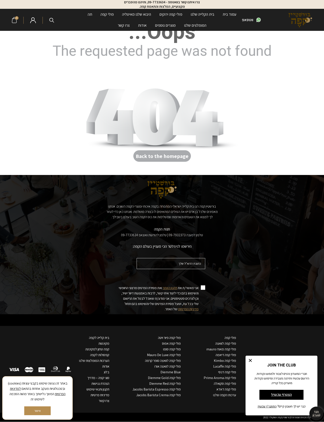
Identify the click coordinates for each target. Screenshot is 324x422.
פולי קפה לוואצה (225, 343)
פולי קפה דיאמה (226, 355)
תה (90, 14)
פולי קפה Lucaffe (224, 366)
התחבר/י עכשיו (267, 406)
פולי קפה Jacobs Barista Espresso (156, 389)
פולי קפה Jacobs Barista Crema (158, 395)
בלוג (106, 372)
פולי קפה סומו (172, 349)
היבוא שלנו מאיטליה (136, 14)
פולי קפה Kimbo (225, 360)
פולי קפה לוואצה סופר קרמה (163, 360)
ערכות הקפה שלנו (224, 395)
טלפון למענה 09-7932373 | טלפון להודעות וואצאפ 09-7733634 (162, 235)
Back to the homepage (162, 156)
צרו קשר (124, 25)
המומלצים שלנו (195, 25)
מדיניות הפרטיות (188, 309)
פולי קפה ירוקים (170, 14)
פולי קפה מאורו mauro (221, 349)
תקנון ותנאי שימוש (97, 389)
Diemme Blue (170, 372)
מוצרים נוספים (165, 25)
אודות (142, 25)
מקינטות (104, 343)
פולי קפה (107, 14)
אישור (37, 411)
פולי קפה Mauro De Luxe (164, 355)
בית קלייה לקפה (99, 337)
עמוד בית (229, 14)
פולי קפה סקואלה (225, 383)
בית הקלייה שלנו (202, 14)
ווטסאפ (247, 19)
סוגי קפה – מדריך (98, 378)
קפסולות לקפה (99, 355)
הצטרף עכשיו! (281, 394)
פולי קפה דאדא (226, 389)
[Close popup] (250, 360)
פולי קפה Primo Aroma (220, 378)
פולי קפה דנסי (227, 372)
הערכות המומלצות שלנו (94, 360)
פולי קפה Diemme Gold (164, 378)
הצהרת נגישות (100, 383)
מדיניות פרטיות (100, 395)
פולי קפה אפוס (171, 343)
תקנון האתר (170, 288)
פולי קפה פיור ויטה (169, 337)
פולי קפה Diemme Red (165, 383)
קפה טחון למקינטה (97, 349)
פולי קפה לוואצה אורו (168, 366)
